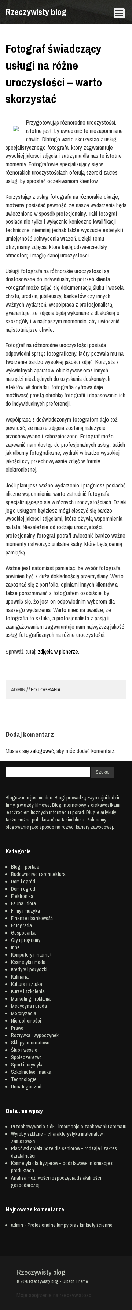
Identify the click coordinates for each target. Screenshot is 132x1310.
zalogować (42, 751)
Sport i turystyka (27, 1064)
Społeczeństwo (26, 1057)
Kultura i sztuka (26, 984)
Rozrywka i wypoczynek (35, 1035)
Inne (15, 947)
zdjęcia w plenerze (58, 651)
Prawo (17, 1028)
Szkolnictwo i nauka (31, 1072)
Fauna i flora (23, 903)
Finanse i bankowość (32, 918)
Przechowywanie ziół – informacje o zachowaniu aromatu (68, 1126)
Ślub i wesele (24, 1050)
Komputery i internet (31, 954)
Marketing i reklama (31, 998)
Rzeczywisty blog (36, 12)
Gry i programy (25, 940)
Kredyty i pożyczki (29, 969)
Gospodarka (23, 932)
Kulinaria (20, 976)
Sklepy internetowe (30, 1042)
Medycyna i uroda (29, 1006)
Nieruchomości (26, 1020)
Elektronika (22, 896)
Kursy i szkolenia (28, 991)
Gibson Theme (75, 1281)
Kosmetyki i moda (28, 962)
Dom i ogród (23, 881)
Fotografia (45, 689)
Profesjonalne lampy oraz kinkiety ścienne (70, 1225)
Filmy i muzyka (25, 911)
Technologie (24, 1079)
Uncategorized (26, 1086)
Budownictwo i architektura (38, 874)
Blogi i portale (25, 867)
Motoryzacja (23, 1013)
